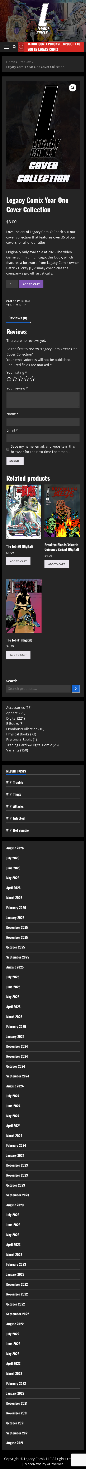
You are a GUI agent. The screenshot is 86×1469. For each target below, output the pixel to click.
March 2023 (14, 1254)
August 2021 (14, 1442)
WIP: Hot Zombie (17, 830)
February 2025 (16, 1026)
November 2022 (17, 1294)
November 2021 (16, 1412)
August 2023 (15, 1204)
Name (12, 414)
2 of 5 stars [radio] (14, 378)
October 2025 (15, 947)
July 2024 (12, 1095)
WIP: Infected (15, 818)
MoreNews (33, 1464)
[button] (6, 46)
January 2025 (15, 1036)
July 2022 (12, 1333)
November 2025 (17, 937)
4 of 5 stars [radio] (26, 378)
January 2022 (15, 1393)
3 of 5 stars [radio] (20, 378)
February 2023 (16, 1264)
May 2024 (12, 1115)
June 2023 (13, 1224)
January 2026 (15, 917)
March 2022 (14, 1373)
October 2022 (15, 1304)
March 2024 (14, 1135)
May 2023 (12, 1234)
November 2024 (17, 1056)
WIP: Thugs (13, 794)
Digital (25, 301)
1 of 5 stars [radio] (8, 378)
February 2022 (16, 1383)
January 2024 (15, 1155)
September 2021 (17, 1432)
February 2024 (16, 1145)
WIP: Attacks (15, 806)
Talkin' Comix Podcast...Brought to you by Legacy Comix (54, 47)
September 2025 (17, 957)
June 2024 (13, 1105)
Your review (17, 388)
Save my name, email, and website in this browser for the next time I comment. (43, 449)
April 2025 (13, 1006)
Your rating (16, 372)
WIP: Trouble (14, 782)
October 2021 (15, 1422)
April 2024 (13, 1125)
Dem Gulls (20, 305)
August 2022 (15, 1323)
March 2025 (14, 1016)
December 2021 (16, 1403)
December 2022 (17, 1284)
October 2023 (15, 1185)
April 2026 (13, 887)
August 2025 (15, 967)
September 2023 (17, 1194)
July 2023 (12, 1214)
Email (12, 430)
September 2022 (17, 1313)
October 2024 (15, 1066)
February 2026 (16, 907)
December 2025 (17, 927)
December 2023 (17, 1165)
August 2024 (15, 1085)
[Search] (76, 689)
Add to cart (31, 284)
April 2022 (13, 1363)
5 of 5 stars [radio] (32, 378)
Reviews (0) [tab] (18, 318)
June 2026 (13, 867)
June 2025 (13, 986)
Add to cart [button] (18, 561)
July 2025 (12, 976)
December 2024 (17, 1046)
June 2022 (13, 1343)
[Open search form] (14, 47)
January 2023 (15, 1274)
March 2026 (14, 897)
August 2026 (15, 847)
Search (12, 681)
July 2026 (12, 857)
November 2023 (17, 1175)
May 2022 (12, 1353)
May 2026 (12, 877)
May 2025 (12, 996)
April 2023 (13, 1244)
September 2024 (17, 1075)
